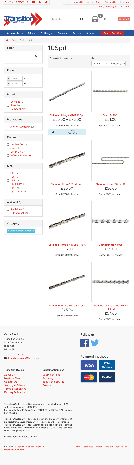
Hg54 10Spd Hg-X (67, 184)
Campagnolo (19, 108)
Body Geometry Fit (108, 6)
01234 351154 (18, 2)
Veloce (110, 244)
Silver (15, 148)
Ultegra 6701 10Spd (67, 115)
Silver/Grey (18, 151)
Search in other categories (21, 230)
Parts (14, 40)
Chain (22, 40)
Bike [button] (31, 33)
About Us (78, 2)
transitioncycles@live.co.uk (23, 358)
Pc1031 (110, 115)
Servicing (124, 2)
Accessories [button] (14, 33)
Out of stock (19, 212)
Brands (98, 446)
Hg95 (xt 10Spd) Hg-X (67, 244)
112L (14, 180)
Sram (15, 105)
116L (14, 173)
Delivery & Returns (14, 392)
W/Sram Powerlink (22, 155)
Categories (88, 446)
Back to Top (122, 446)
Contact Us (110, 2)
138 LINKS (18, 191)
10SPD (15, 176)
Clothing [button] (46, 33)
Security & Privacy (14, 385)
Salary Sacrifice (112, 33)
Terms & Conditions (15, 388)
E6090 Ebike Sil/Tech (67, 305)
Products (109, 446)
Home (67, 2)
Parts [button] (76, 33)
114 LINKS (17, 184)
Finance (125, 6)
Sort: (94, 58)
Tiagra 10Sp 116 (111, 184)
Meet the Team (94, 2)
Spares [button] (90, 33)
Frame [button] (62, 33)
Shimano (17, 101)
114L (14, 187)
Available (17, 209)
